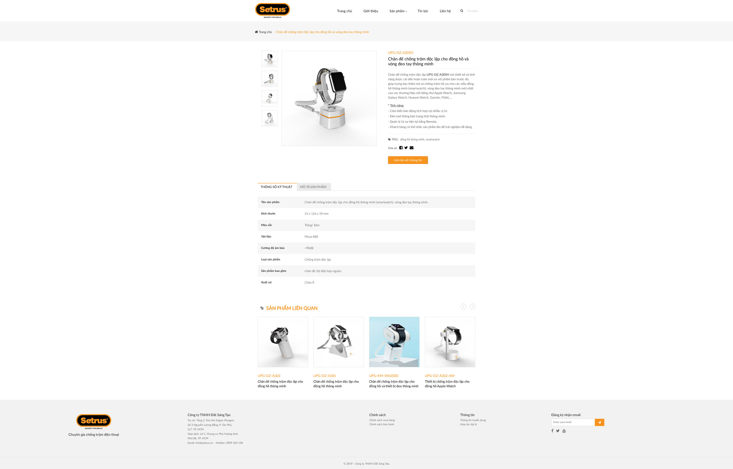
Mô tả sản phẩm (313, 187)
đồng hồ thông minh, (412, 139)
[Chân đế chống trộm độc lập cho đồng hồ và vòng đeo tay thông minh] (329, 98)
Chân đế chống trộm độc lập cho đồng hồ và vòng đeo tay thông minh (322, 32)
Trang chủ (265, 32)
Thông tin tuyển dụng (473, 420)
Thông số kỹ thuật (276, 187)
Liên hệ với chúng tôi (408, 160)
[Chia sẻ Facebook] (401, 148)
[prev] (463, 306)
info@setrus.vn (204, 443)
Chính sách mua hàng (382, 420)
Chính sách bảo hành (381, 424)
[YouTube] (564, 431)
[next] (472, 306)
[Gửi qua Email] (411, 148)
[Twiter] (558, 431)
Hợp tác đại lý (468, 424)
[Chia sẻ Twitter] (407, 148)
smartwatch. (433, 139)
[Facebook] (552, 431)
